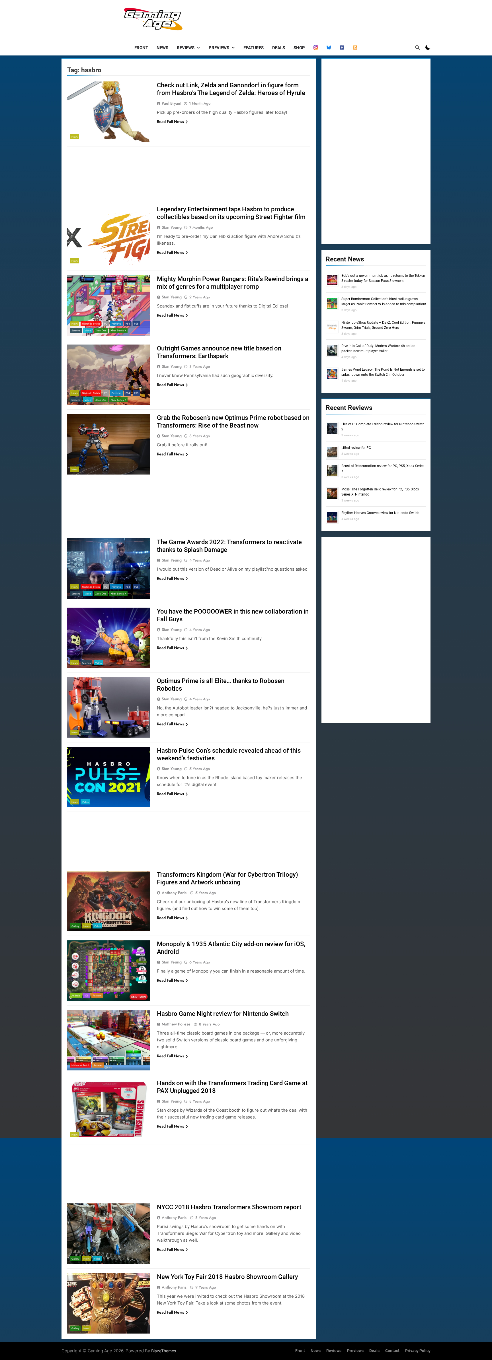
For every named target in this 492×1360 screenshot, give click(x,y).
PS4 (128, 323)
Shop (299, 47)
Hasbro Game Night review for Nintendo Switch (223, 1013)
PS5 (136, 323)
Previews (219, 47)
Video (88, 330)
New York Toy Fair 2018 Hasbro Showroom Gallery (227, 1276)
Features (253, 47)
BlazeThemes (163, 1350)
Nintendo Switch (91, 323)
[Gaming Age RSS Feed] (355, 47)
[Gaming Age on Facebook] (341, 47)
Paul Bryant (171, 103)
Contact (392, 1350)
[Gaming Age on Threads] (315, 47)
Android (75, 995)
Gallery (75, 926)
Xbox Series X (118, 330)
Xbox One (100, 330)
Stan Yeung (172, 227)
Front (141, 47)
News (162, 47)
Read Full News (170, 121)
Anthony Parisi (175, 892)
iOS (87, 995)
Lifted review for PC (356, 448)
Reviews (185, 47)
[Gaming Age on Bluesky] (328, 47)
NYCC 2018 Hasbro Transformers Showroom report (229, 1207)
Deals (278, 47)
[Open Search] (417, 47)
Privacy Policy (417, 1350)
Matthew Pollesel (176, 1024)
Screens (75, 330)
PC (105, 323)
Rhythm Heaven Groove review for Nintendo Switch (380, 513)
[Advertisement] (326, 18)
